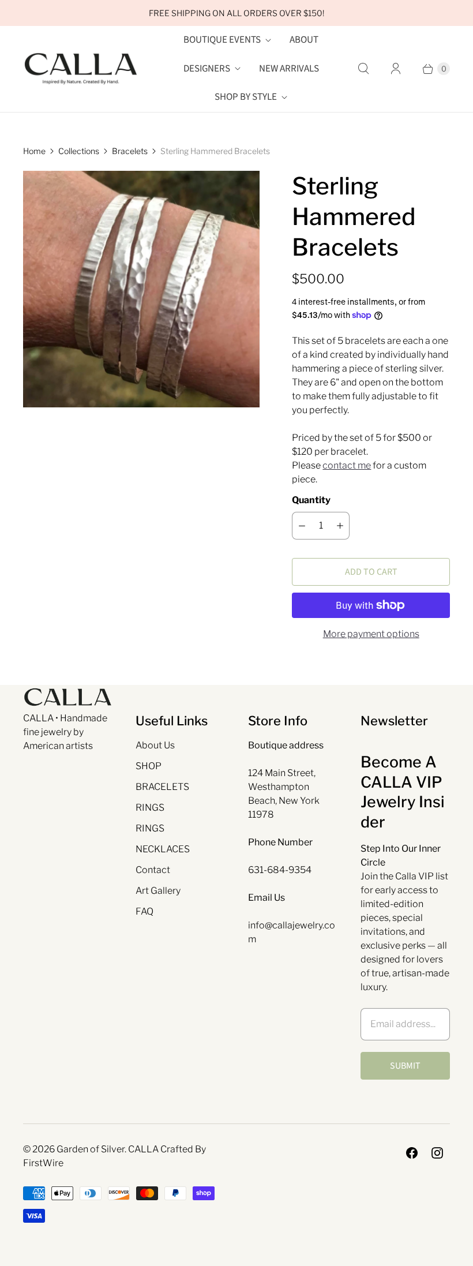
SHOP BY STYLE (246, 97)
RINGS (150, 807)
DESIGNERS (206, 69)
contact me (346, 465)
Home (34, 151)
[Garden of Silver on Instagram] (437, 1153)
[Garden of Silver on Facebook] (412, 1153)
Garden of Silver (91, 1149)
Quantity (311, 500)
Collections (78, 151)
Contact (153, 869)
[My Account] (396, 69)
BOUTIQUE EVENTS (222, 40)
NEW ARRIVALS (289, 69)
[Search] (363, 69)
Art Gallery (158, 890)
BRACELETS (162, 786)
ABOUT (304, 40)
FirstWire (43, 1163)
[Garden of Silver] (80, 69)
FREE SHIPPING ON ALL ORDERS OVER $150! (236, 13)
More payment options (371, 633)
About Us (155, 745)
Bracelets (130, 151)
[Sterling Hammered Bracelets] (141, 289)
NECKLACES (163, 849)
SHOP (149, 766)
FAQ (144, 911)
